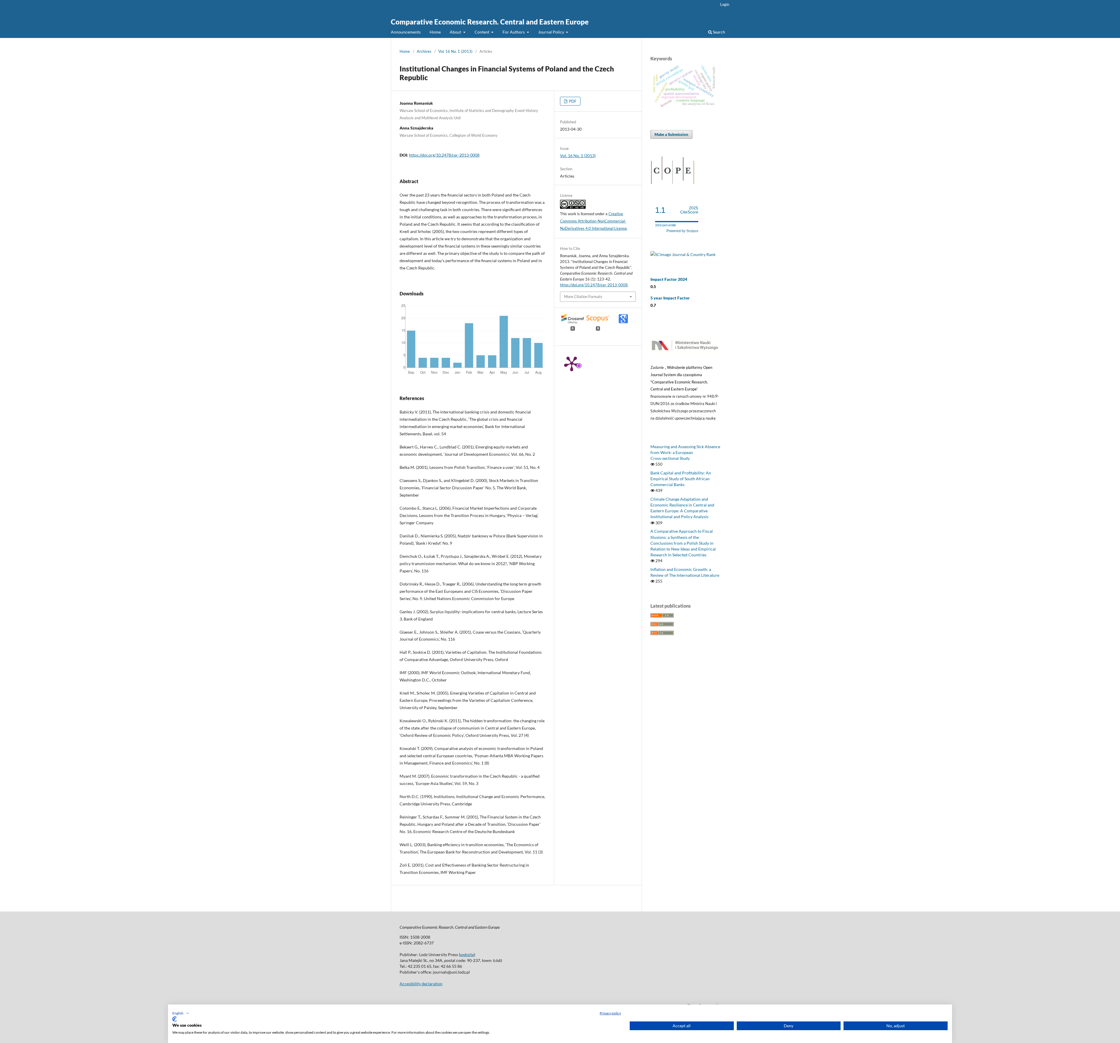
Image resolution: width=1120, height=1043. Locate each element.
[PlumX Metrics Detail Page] (571, 363)
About (456, 31)
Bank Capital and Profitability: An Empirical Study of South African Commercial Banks (680, 478)
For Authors (514, 31)
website (467, 954)
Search (718, 31)
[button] (180, 1013)
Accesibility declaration (421, 983)
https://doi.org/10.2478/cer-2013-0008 (444, 154)
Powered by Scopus (682, 231)
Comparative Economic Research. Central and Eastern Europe (490, 21)
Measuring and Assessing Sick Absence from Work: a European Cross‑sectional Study (685, 452)
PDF (572, 101)
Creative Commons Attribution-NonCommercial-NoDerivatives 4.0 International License (593, 221)
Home (435, 31)
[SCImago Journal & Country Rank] (682, 254)
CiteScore (689, 210)
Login (724, 4)
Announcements (406, 31)
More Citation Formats (583, 296)
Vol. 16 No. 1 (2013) (455, 51)
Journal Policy (551, 31)
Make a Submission (671, 134)
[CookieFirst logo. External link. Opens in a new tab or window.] (174, 1019)
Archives (424, 51)
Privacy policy (610, 1013)
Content (482, 31)
